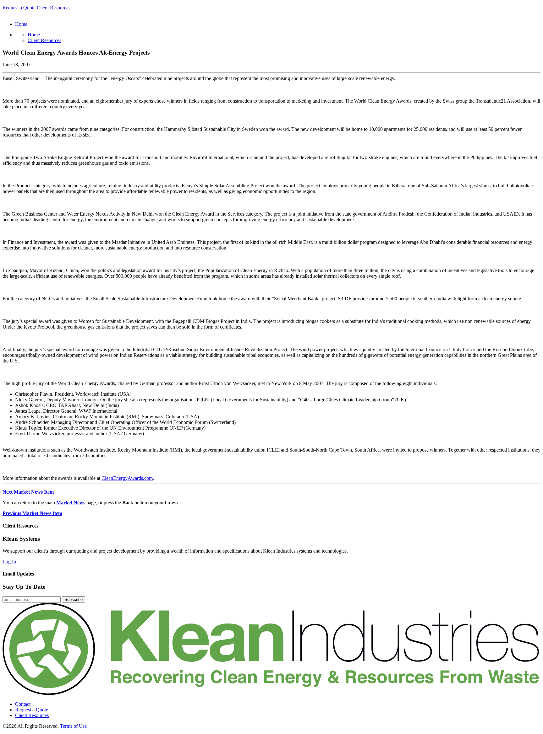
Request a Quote (19, 7)
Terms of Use (73, 726)
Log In (9, 561)
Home (34, 34)
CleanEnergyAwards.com (127, 478)
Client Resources (53, 7)
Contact (22, 704)
